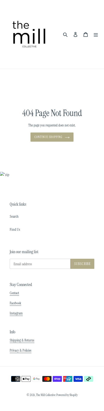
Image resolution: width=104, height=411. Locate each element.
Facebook (15, 303)
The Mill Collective (46, 395)
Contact (14, 293)
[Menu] (96, 34)
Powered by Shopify (67, 395)
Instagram (16, 313)
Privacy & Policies (20, 350)
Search (14, 216)
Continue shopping (48, 137)
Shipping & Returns (22, 340)
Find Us (15, 229)
